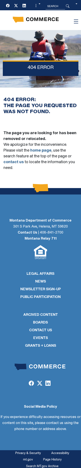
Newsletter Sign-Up (40, 289)
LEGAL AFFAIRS (40, 274)
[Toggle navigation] (76, 21)
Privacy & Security (28, 453)
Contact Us (27, 232)
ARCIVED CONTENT (40, 315)
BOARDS (40, 322)
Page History (52, 459)
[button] (37, 6)
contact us (13, 162)
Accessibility (60, 453)
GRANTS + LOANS (40, 346)
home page (40, 151)
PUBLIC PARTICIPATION (40, 297)
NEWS (40, 281)
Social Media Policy (40, 407)
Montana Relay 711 (41, 238)
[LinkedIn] (24, 6)
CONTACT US (40, 330)
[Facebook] (7, 6)
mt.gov (28, 459)
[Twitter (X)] (16, 6)
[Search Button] (67, 6)
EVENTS (40, 338)
